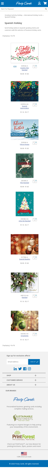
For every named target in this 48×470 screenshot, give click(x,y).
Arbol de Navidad (25, 221)
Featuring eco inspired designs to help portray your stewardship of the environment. (24, 426)
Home (24, 5)
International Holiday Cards (33, 15)
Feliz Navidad (24, 183)
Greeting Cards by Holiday (13, 15)
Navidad (24, 297)
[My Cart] (45, 4)
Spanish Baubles (24, 259)
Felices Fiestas (24, 144)
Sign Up (33, 362)
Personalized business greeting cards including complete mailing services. (24, 407)
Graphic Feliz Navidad (24, 69)
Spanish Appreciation (24, 107)
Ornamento (24, 336)
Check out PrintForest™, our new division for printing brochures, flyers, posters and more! (24, 445)
